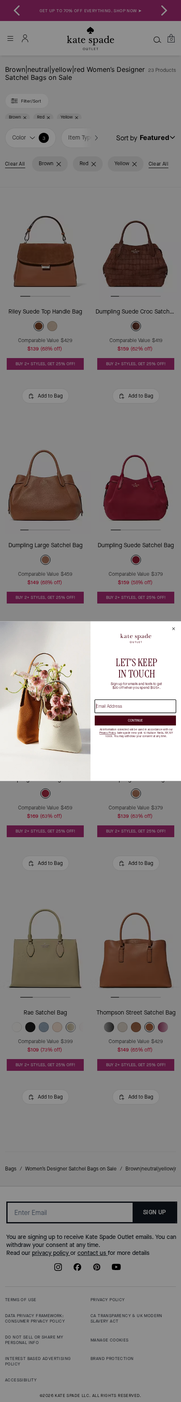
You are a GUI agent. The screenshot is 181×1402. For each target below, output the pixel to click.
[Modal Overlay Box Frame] (90, 700)
